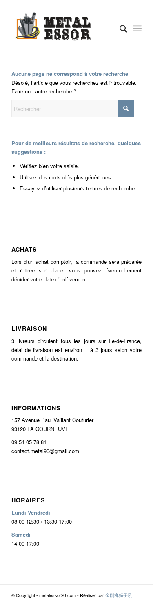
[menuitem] (119, 28)
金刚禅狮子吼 (118, 595)
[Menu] (137, 28)
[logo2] (63, 28)
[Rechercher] (119, 28)
